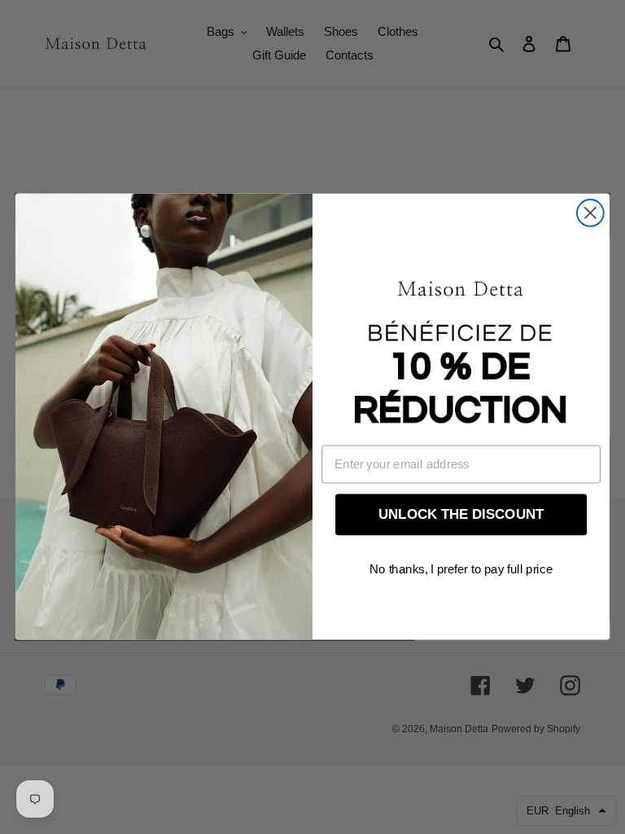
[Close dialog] (590, 213)
